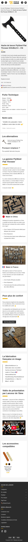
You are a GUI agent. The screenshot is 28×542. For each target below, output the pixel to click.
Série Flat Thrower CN (6, 10)
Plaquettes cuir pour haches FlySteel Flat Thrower (8, 468)
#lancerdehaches (10, 374)
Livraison (3, 514)
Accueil (3, 8)
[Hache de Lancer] (14, 2)
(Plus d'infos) (22, 87)
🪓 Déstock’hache (5, 503)
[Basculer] (26, 489)
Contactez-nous (5, 511)
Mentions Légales (5, 517)
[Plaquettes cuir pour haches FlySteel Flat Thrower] (8, 456)
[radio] (6, 464)
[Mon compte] (22, 2)
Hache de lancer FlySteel (17, 8)
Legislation (4, 522)
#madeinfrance (10, 379)
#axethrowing (9, 377)
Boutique (7, 8)
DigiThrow (3, 500)
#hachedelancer (19, 377)
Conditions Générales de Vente (9, 520)
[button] (2, 2)
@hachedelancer (10, 365)
